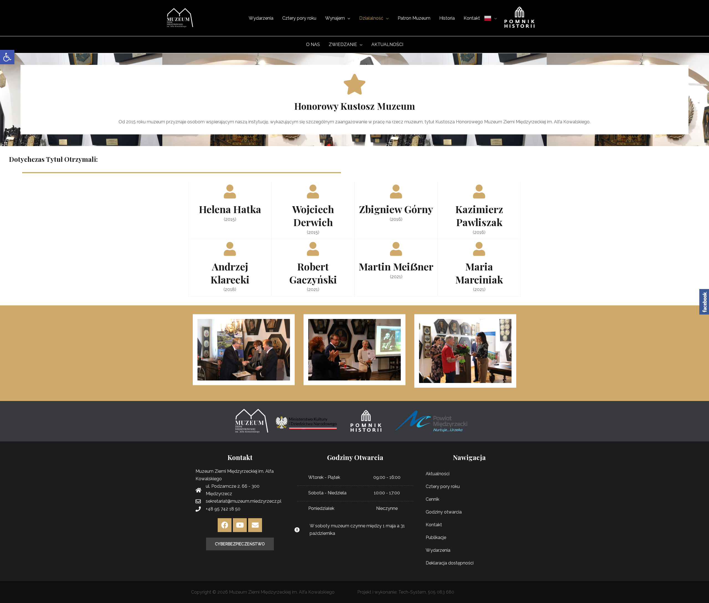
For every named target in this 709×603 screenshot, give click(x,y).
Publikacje (436, 537)
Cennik (432, 499)
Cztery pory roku (443, 486)
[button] (7, 57)
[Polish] (490, 18)
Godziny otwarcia (444, 512)
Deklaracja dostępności (450, 563)
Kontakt (434, 524)
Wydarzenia (438, 550)
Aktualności (437, 473)
